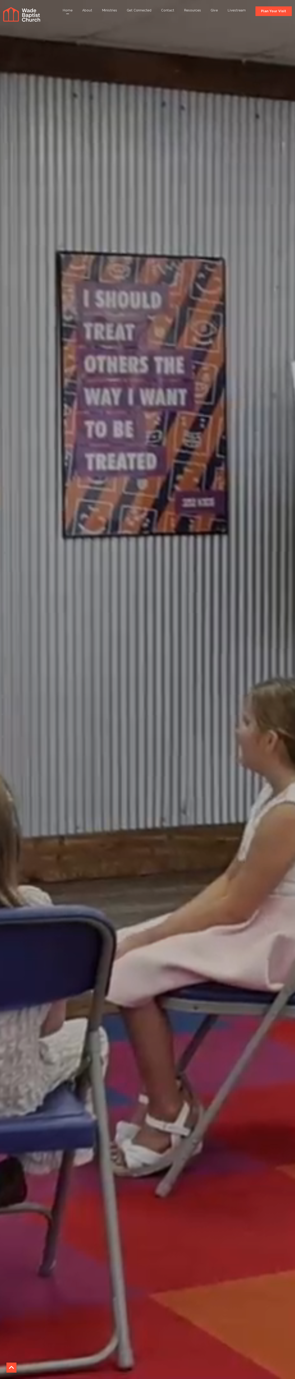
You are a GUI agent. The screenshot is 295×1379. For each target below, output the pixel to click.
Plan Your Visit (273, 11)
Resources (192, 10)
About (87, 10)
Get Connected (139, 10)
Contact (167, 10)
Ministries (109, 10)
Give (214, 10)
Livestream (237, 10)
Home (67, 10)
